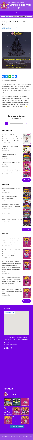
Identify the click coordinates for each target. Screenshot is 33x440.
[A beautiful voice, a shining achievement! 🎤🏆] (25, 420)
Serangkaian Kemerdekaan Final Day (12, 219)
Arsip (28, 179)
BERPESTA (5, 212)
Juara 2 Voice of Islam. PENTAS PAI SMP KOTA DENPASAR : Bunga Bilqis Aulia (12, 291)
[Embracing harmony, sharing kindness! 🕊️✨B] (8, 402)
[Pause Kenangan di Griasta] (6, 123)
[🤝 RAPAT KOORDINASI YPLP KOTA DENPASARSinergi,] (8, 411)
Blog (3, 27)
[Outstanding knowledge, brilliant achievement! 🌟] (25, 411)
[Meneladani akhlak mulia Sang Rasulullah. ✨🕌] (25, 402)
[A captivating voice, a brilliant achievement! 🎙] (16, 420)
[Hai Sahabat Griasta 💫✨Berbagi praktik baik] (16, 402)
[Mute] (26, 123)
